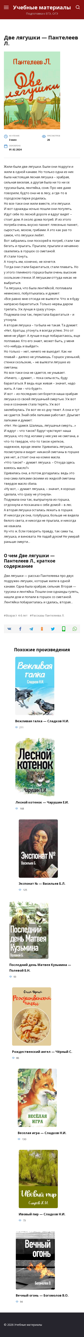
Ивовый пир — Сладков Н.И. (42, 1214)
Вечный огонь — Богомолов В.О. (42, 1295)
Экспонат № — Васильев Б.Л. (42, 883)
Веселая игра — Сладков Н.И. (42, 1133)
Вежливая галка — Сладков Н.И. (42, 721)
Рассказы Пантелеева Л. (48, 615)
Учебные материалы (42, 7)
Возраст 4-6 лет (17, 615)
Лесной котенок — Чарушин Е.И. (42, 802)
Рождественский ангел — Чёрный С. (42, 1051)
